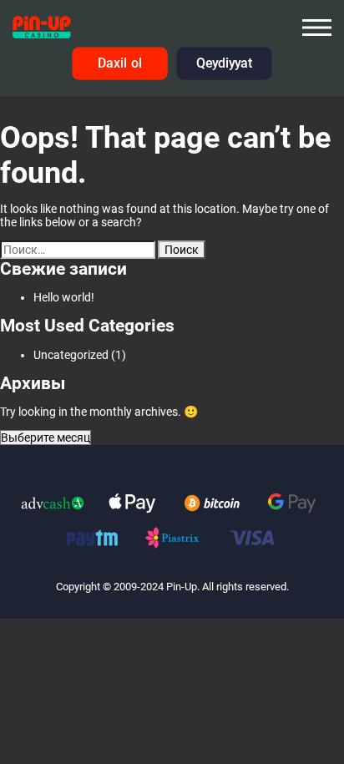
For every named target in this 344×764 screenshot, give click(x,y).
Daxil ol (120, 64)
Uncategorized (71, 355)
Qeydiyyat (223, 64)
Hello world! (63, 297)
